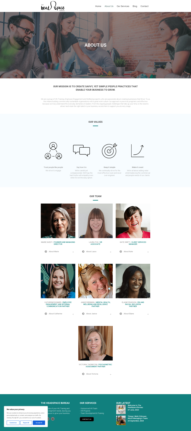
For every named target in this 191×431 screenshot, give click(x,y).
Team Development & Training (92, 413)
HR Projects (85, 411)
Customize (13, 423)
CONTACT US (86, 419)
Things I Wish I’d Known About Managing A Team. (138, 417)
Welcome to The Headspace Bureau (135, 406)
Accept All (39, 423)
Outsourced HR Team (89, 408)
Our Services (88, 403)
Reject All (26, 423)
